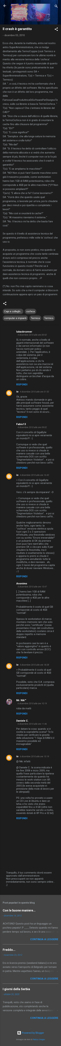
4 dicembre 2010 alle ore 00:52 (32, 335)
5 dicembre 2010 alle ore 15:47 (32, 586)
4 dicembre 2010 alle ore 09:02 (32, 427)
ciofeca (30, 311)
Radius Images (39, 1039)
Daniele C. (22, 720)
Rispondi (21, 384)
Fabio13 (21, 424)
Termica (35, 318)
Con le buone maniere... (19, 910)
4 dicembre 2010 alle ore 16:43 (34, 475)
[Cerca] (56, 7)
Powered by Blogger (32, 1032)
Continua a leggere (44, 939)
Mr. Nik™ (21, 700)
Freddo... (9, 949)
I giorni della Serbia (16, 989)
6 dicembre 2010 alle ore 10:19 (32, 703)
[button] (56, 29)
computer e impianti (15, 318)
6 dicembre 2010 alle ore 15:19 (34, 756)
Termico (48, 318)
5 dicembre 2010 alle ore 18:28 (34, 665)
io (17, 391)
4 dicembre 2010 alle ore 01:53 (34, 391)
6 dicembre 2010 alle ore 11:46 (32, 724)
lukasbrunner (24, 331)
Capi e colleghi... (13, 311)
